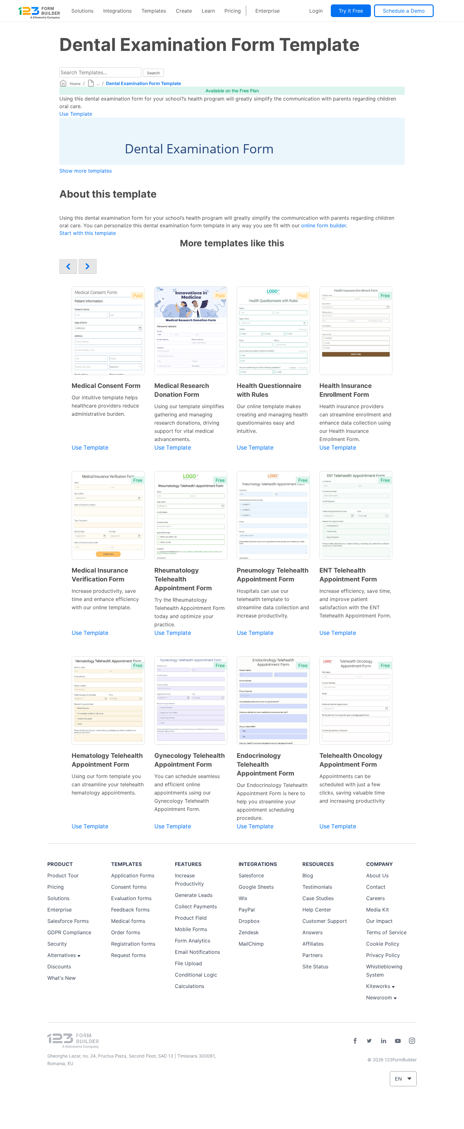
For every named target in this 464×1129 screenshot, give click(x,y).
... (98, 83)
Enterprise (267, 11)
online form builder (323, 225)
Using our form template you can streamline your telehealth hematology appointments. (108, 784)
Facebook (355, 1041)
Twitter (369, 1041)
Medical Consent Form (106, 386)
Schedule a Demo (404, 11)
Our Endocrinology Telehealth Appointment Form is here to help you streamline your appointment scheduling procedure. (272, 801)
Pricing (232, 11)
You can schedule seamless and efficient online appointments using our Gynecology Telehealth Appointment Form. (187, 792)
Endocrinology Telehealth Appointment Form (265, 764)
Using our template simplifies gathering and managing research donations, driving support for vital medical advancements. (189, 422)
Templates (153, 11)
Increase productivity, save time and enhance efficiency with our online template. (105, 599)
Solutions (82, 11)
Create (184, 11)
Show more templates (85, 171)
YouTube (397, 1041)
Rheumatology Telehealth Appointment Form (183, 579)
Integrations (117, 11)
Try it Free (351, 11)
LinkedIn (383, 1041)
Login (316, 11)
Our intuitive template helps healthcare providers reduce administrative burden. (105, 405)
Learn (208, 11)
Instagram (412, 1041)
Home (75, 83)
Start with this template (87, 233)
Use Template (75, 114)
